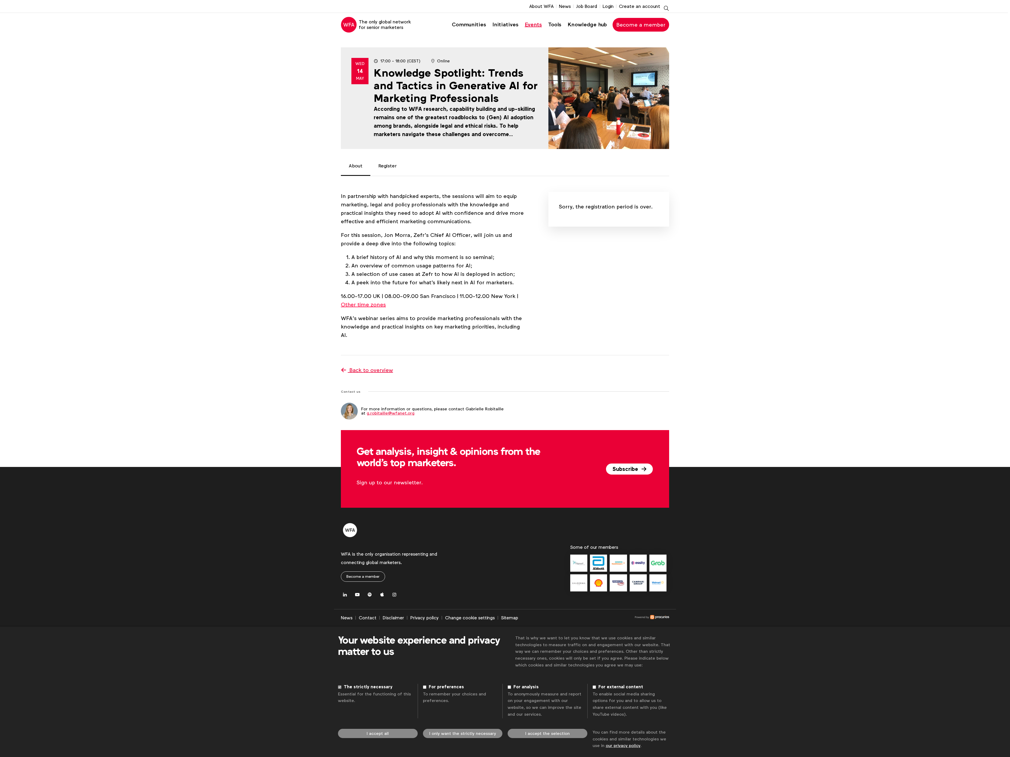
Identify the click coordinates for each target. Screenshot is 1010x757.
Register (387, 165)
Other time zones (363, 304)
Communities (469, 24)
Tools (554, 24)
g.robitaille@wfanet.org (391, 413)
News (565, 6)
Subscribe (626, 469)
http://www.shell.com (598, 582)
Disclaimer (393, 618)
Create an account (639, 6)
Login (608, 6)
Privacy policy (424, 618)
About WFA (541, 6)
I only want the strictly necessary (462, 733)
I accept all (378, 733)
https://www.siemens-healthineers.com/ (618, 563)
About (355, 165)
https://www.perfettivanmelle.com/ (618, 582)
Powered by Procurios (593, 618)
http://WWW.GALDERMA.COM (578, 582)
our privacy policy (623, 746)
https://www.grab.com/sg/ (657, 563)
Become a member (640, 24)
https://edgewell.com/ (578, 563)
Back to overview (370, 370)
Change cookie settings (470, 618)
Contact (367, 618)
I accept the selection (547, 733)
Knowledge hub (587, 24)
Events (533, 24)
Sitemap (509, 618)
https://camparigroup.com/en (638, 582)
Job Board (586, 6)
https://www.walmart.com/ (657, 582)
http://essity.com (638, 563)
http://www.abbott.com (598, 563)
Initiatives (505, 24)
